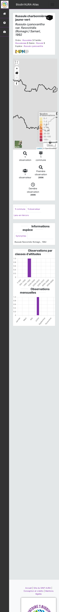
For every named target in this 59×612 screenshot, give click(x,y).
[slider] (50, 142)
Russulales (27, 40)
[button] (17, 73)
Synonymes (21, 236)
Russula (39, 43)
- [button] (17, 77)
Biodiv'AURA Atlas (27, 4)
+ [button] (17, 68)
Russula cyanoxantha (33, 46)
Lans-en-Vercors (21, 215)
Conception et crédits (34, 591)
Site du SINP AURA (42, 588)
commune (20, 209)
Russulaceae (20, 43)
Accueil (28, 588)
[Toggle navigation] (52, 5)
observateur (34, 209)
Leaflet (39, 148)
